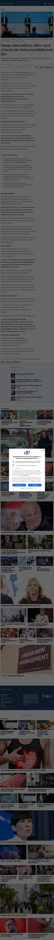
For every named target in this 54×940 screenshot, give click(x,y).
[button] (27, 468)
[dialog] (27, 470)
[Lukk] (43, 450)
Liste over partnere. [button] (25, 475)
